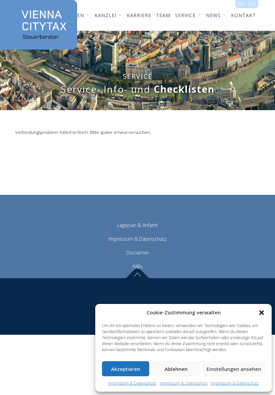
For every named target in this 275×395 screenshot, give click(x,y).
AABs (137, 266)
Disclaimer (137, 252)
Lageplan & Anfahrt (137, 225)
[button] (261, 312)
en (252, 4)
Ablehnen (176, 369)
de (241, 4)
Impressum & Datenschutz (132, 383)
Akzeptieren (125, 369)
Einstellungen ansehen (234, 369)
